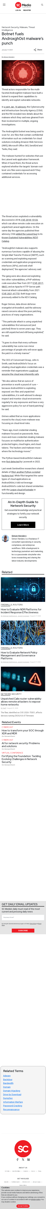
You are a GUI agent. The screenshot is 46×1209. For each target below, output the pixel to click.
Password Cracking (12, 1105)
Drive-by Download (12, 1094)
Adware (7, 1075)
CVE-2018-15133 (29, 220)
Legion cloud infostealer (21, 489)
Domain (7, 1087)
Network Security (10, 27)
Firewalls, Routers (12, 604)
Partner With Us (23, 1185)
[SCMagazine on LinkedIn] (28, 1159)
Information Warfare (13, 1102)
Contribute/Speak (15, 1182)
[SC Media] (23, 5)
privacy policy (35, 1199)
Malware (24, 27)
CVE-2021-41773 (10, 293)
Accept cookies (23, 1206)
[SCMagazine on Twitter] (23, 1159)
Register (27, 10)
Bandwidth (8, 1083)
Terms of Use (33, 923)
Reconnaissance (11, 1109)
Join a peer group (36, 1182)
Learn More (23, 525)
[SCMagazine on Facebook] (17, 1159)
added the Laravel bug (26, 234)
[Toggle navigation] (4, 4)
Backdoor (7, 1079)
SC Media (7, 1171)
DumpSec (8, 1098)
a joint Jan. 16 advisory (15, 107)
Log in (18, 10)
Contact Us (25, 1171)
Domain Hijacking (11, 1090)
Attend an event (26, 1182)
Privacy (39, 1171)
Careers (33, 1171)
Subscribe (23, 931)
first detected (13, 461)
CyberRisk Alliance (16, 1171)
